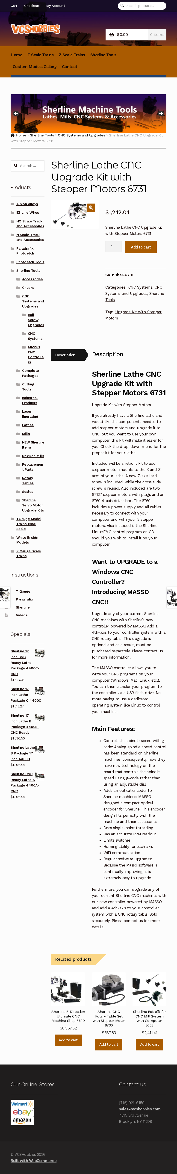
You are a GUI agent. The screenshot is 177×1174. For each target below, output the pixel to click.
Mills (26, 434)
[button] (91, 208)
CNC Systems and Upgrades (33, 301)
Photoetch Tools (30, 262)
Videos (21, 615)
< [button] (16, 113)
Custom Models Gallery (35, 66)
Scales (27, 492)
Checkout (31, 6)
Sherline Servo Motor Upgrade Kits (33, 505)
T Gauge (23, 591)
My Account (55, 6)
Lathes (28, 425)
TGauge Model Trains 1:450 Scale (28, 524)
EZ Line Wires (27, 212)
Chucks (28, 288)
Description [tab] (65, 355)
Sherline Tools (103, 55)
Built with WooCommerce (33, 1160)
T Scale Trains (40, 55)
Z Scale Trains (72, 55)
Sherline (23, 607)
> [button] (160, 113)
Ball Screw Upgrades (36, 320)
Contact (69, 66)
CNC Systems (140, 287)
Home (16, 55)
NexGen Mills (33, 456)
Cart (14, 6)
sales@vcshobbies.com (139, 1109)
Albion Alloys (27, 204)
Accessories (32, 279)
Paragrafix (24, 599)
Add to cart (141, 247)
